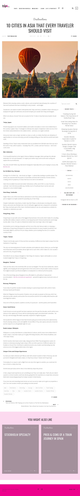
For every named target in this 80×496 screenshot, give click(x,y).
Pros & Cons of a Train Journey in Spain (58, 436)
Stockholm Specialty (17, 434)
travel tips (6, 391)
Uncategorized (69, 188)
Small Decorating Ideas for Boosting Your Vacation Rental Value (69, 124)
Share (75, 36)
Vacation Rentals (25, 8)
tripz (19, 391)
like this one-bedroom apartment (23, 277)
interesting (22, 388)
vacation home (27, 391)
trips (13, 391)
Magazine (35, 8)
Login (42, 8)
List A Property (51, 8)
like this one (6, 167)
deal (5, 388)
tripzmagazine (12, 36)
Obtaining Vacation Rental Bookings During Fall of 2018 (69, 131)
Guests (69, 178)
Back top (72, 489)
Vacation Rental (50, 391)
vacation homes (39, 391)
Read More (7, 471)
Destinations (40, 19)
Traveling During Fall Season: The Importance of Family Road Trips (69, 116)
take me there (39, 388)
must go (30, 388)
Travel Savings (49, 388)
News (69, 184)
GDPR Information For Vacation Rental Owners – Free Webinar (69, 164)
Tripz (16, 8)
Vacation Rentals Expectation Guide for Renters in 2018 (69, 139)
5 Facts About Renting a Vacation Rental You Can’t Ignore (69, 156)
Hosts (69, 181)
